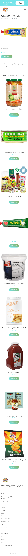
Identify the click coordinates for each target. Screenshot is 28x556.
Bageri (3, 510)
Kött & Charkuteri (5, 518)
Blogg (2, 537)
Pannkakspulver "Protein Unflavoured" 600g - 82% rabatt (14, 328)
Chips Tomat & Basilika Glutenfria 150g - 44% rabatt (14, 460)
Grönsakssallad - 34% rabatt (14, 109)
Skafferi (3, 524)
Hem (2, 18)
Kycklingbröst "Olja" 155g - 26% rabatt (14, 152)
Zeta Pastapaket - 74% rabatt (14, 416)
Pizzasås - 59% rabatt (14, 372)
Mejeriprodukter (5, 521)
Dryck (2, 513)
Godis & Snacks (5, 516)
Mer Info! (6, 56)
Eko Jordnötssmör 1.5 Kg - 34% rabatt (14, 283)
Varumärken (4, 527)
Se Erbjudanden (20, 3)
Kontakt (3, 539)
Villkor (2, 542)
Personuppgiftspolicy (6, 545)
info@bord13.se (5, 502)
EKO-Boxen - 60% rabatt (14, 196)
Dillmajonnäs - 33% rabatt (14, 240)
